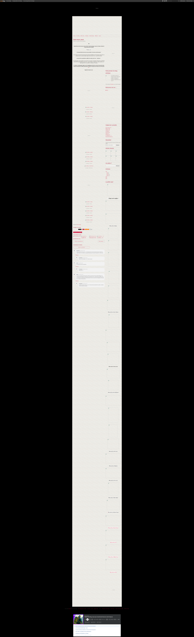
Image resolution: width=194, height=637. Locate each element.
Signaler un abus (96, 608)
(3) (108, 135)
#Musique (96, 35)
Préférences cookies (126, 608)
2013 (106, 178)
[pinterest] (166, 1)
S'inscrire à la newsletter (78, 232)
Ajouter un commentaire (81, 247)
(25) (108, 127)
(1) (109, 136)
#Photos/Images (91, 35)
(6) (108, 134)
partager (94, 622)
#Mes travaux (82, 35)
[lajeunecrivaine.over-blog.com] (108, 77)
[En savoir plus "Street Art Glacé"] (108, 158)
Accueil (74, 35)
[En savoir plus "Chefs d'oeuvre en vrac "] (113, 158)
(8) (107, 133)
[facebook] (162, 1)
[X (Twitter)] (164, 1)
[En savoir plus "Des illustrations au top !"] (113, 153)
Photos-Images (79, 224)
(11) (107, 130)
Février (108, 174)
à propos (99, 622)
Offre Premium (112, 608)
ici (88, 67)
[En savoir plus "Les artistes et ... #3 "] (118, 158)
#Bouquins (86, 35)
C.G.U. (100, 608)
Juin (107, 172)
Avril (107, 173)
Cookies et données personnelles (119, 608)
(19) (108, 129)
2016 (106, 171)
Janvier (108, 175)
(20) (108, 128)
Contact (100, 35)
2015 (106, 176)
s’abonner (88, 622)
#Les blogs (78, 35)
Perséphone (112, 84)
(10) (107, 131)
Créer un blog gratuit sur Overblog (82, 608)
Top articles (88, 608)
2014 (106, 177)
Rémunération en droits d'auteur (106, 608)
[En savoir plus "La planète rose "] (118, 153)
